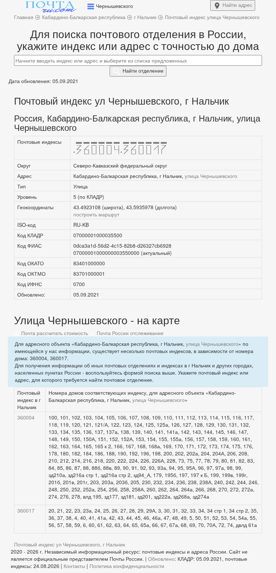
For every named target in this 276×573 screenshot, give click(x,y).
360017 (25, 510)
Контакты (74, 565)
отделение (143, 70)
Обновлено (161, 558)
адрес (237, 4)
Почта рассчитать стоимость (54, 332)
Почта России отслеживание (129, 332)
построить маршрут (96, 214)
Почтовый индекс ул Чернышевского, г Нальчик (69, 544)
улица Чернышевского (211, 175)
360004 (25, 417)
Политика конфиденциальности (126, 565)
